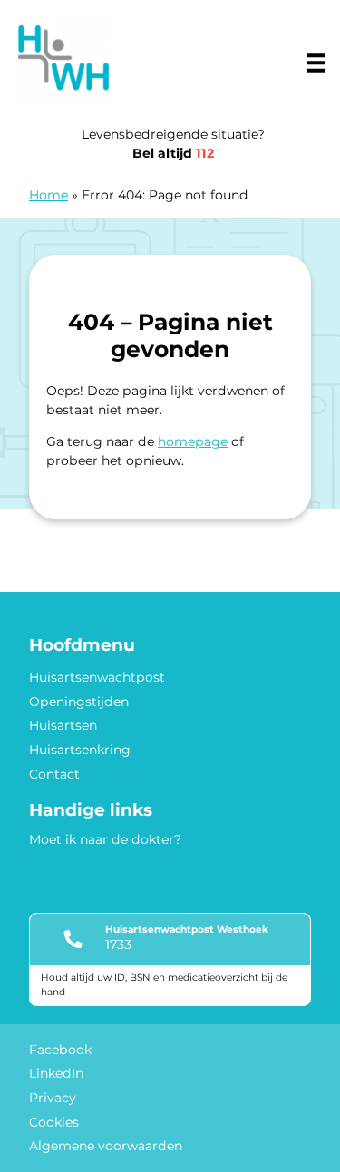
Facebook (60, 1049)
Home (48, 195)
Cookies (54, 1122)
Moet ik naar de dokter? (105, 839)
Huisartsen (63, 725)
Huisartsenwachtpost (97, 677)
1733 (118, 944)
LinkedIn (56, 1073)
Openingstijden (79, 701)
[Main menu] (316, 62)
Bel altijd (173, 153)
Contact (54, 774)
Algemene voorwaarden (105, 1146)
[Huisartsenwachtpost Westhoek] (63, 58)
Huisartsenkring (80, 749)
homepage (193, 441)
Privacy (52, 1098)
